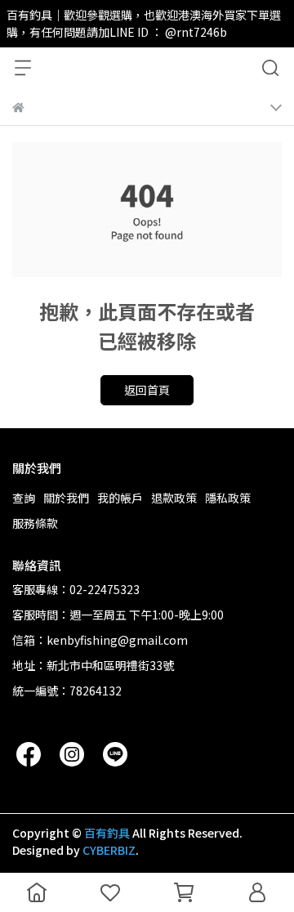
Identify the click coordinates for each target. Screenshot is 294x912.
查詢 (23, 498)
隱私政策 (228, 498)
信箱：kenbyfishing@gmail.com (100, 640)
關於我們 (66, 498)
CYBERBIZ (109, 850)
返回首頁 (147, 390)
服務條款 (35, 523)
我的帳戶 (120, 498)
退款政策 (174, 498)
